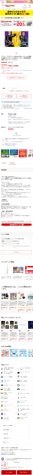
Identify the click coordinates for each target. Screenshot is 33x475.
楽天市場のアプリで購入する (16, 77)
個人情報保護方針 (5, 468)
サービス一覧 (4, 467)
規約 (31, 108)
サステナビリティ (20, 467)
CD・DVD (8, 9)
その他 (24, 9)
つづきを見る (16, 252)
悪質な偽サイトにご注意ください (8, 454)
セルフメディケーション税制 (7, 452)
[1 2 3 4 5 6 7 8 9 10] (14, 88)
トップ (2, 9)
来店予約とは (26, 108)
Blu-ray (14, 9)
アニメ (19, 9)
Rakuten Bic (10, 6)
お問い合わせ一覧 (12, 467)
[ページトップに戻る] (30, 470)
